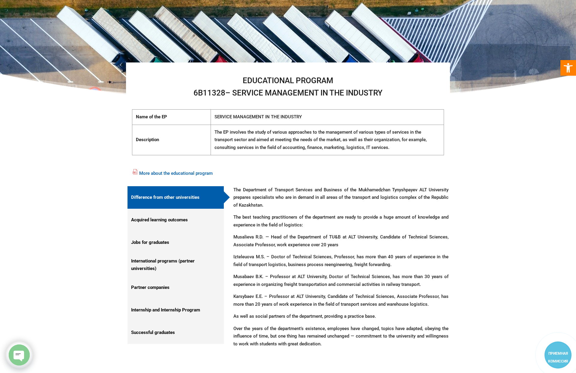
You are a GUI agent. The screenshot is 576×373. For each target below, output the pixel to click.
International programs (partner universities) (163, 264)
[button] (568, 68)
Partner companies (150, 287)
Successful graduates (153, 332)
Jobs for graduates (150, 242)
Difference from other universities (165, 197)
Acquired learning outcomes (159, 220)
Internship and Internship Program (165, 310)
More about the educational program (176, 173)
